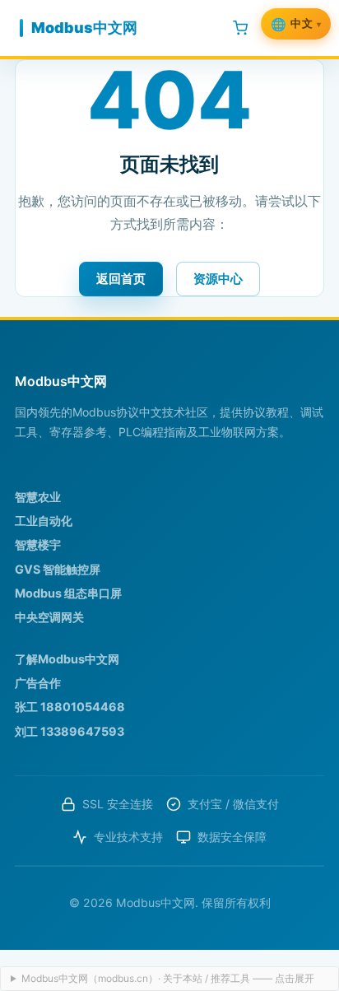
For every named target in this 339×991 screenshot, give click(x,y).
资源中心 (218, 278)
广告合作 (38, 683)
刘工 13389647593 (69, 731)
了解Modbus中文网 (67, 659)
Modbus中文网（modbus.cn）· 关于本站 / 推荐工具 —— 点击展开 (167, 978)
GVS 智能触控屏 (57, 569)
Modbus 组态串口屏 (68, 593)
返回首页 (121, 278)
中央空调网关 (49, 617)
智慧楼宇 (38, 544)
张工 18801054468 (70, 707)
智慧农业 (38, 497)
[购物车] (240, 28)
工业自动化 (43, 521)
